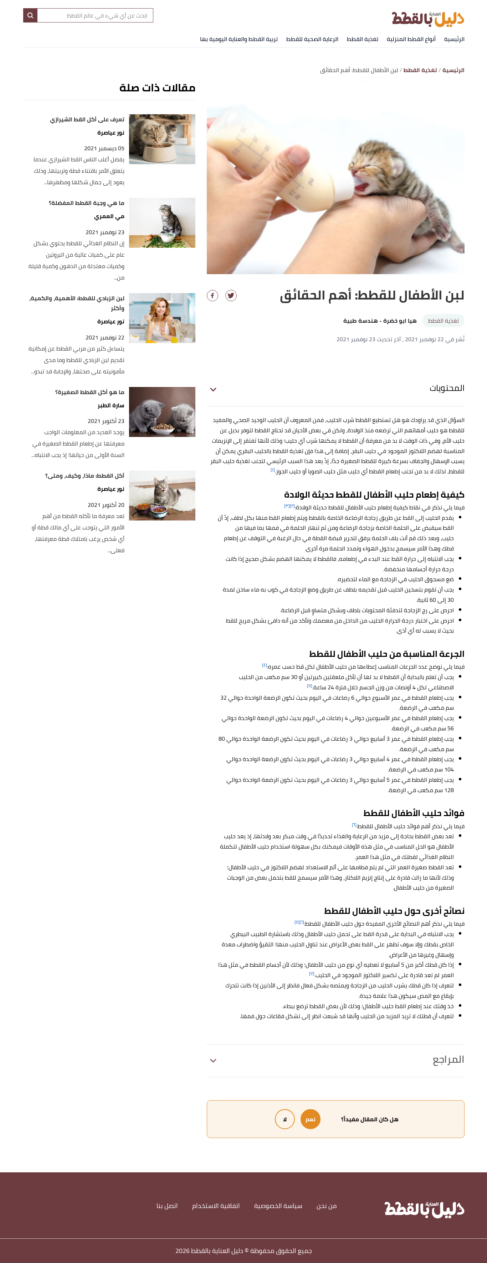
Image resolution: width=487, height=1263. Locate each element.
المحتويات (447, 388)
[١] (273, 470)
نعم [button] (311, 1119)
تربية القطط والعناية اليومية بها (239, 39)
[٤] (264, 665)
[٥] (309, 685)
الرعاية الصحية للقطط (312, 39)
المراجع (449, 1059)
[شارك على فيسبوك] (212, 295)
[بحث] (30, 15)
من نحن (327, 1206)
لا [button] (285, 1119)
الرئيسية (454, 39)
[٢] (292, 506)
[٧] (311, 973)
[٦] (354, 824)
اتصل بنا (167, 1206)
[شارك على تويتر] (231, 295)
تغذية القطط (362, 39)
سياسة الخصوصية (278, 1206)
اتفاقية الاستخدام (216, 1206)
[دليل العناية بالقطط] (428, 15)
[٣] (287, 506)
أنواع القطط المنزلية (411, 39)
